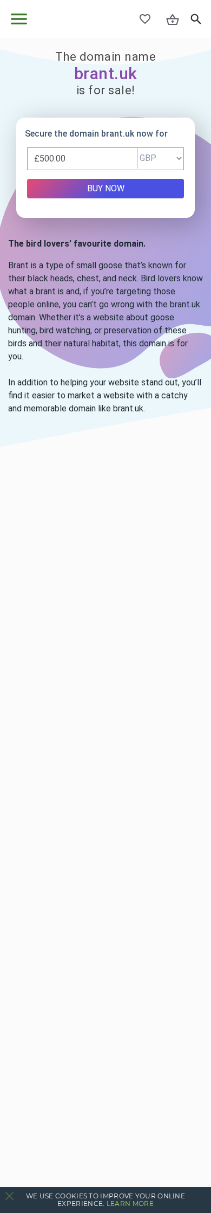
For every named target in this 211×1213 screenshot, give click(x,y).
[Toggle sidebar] (19, 19)
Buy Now (105, 188)
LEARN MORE (130, 1203)
